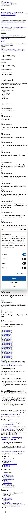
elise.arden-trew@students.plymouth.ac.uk (10, 414)
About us (5, 481)
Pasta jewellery (6, 465)
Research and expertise (10, 49)
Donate (2, 38)
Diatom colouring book (8, 458)
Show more (3, 360)
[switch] (24, 259)
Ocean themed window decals (10, 464)
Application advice (5, 27)
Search (3, 3)
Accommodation (16, 13)
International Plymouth (8, 475)
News (24, 43)
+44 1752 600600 (7, 498)
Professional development (6, 35)
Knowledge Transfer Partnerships (8, 37)
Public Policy (21, 22)
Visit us (5, 500)
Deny (14, 286)
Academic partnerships (21, 37)
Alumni (21, 43)
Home (2, 49)
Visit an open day (12, 15)
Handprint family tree (8, 461)
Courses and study (7, 472)
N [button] (1, 113)
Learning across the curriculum (15, 50)
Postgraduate (14, 12)
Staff (2, 48)
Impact (6, 20)
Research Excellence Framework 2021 (9, 22)
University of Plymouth (8, 493)
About (2, 41)
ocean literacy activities (8, 424)
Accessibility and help (9, 485)
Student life (9, 13)
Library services (23, 13)
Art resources (6, 460)
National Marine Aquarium (8, 429)
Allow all (14, 278)
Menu (9, 3)
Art (23, 50)
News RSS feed (7, 483)
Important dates (4, 15)
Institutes (3, 20)
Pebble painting (6, 466)
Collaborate (6, 38)
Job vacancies (6, 502)
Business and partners (8, 477)
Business (3, 33)
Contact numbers (7, 484)
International (4, 24)
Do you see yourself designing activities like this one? (11, 438)
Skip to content (4, 1)
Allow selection (14, 282)
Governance (16, 43)
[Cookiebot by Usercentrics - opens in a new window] (20, 229)
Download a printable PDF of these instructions (11, 365)
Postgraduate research (13, 20)
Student (3, 46)
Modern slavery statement (9, 487)
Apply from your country (15, 27)
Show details (20, 273)
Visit (2, 45)
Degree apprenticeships (17, 35)
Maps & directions (7, 499)
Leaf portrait (6, 462)
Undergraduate (8, 12)
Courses (2, 12)
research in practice (12, 434)
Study (2, 9)
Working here (6, 45)
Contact (11, 45)
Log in (14, 3)
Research (3, 18)
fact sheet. (7, 372)
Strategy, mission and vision (7, 43)
